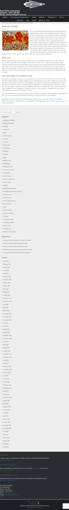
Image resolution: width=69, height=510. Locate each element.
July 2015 (5, 413)
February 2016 (7, 406)
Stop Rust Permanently (8, 460)
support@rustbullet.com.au (12, 494)
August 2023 (6, 286)
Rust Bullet (4, 455)
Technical (17, 101)
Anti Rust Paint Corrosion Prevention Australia (15, 243)
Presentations (7, 173)
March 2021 (6, 329)
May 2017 (5, 391)
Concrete (5, 139)
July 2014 (5, 431)
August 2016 (6, 400)
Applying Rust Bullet (8, 123)
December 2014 (7, 425)
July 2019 (5, 360)
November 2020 (7, 335)
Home (29, 501)
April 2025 (6, 273)
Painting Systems (37, 99)
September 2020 (7, 338)
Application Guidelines (9, 120)
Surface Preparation (8, 213)
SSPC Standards (7, 210)
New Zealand (6, 163)
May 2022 (5, 307)
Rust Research (11, 101)
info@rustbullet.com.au (10, 493)
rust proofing (36, 468)
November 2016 (7, 397)
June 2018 (6, 379)
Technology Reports (8, 219)
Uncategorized (7, 228)
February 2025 (7, 276)
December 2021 (7, 313)
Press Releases (58, 99)
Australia (5, 126)
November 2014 (7, 428)
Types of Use (24, 101)
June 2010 (6, 447)
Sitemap (2, 496)
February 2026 (7, 264)
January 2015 (6, 422)
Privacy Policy (33, 504)
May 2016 (5, 403)
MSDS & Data (7, 160)
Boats (4, 132)
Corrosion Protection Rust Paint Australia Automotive (17, 252)
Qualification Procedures (9, 188)
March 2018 (6, 382)
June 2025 (6, 270)
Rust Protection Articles (9, 201)
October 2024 (6, 283)
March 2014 (6, 437)
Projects (4, 101)
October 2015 (6, 409)
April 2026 (6, 261)
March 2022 (6, 310)
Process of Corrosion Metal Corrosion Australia (15, 246)
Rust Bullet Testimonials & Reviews (12, 191)
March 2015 (6, 419)
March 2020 (6, 348)
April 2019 (6, 363)
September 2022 (7, 301)
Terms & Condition (36, 501)
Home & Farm (18, 99)
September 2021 (7, 320)
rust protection (10, 103)
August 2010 (6, 440)
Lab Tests (5, 154)
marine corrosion (60, 101)
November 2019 (7, 354)
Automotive (11, 99)
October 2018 (6, 372)
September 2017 (7, 388)
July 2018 (5, 375)
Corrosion (5, 142)
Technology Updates (8, 222)
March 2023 (6, 292)
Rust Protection (7, 197)
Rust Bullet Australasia (34, 5)
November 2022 (7, 298)
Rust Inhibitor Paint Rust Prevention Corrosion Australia (17, 249)
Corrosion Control (50, 101)
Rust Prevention (7, 194)
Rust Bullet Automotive (8, 465)
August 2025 (6, 267)
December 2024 (7, 279)
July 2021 (5, 323)
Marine (30, 99)
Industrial (25, 99)
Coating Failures (7, 135)
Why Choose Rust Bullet (9, 232)
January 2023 (6, 295)
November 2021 (7, 317)
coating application (40, 101)
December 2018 (7, 369)
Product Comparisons (9, 179)
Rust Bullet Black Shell (8, 475)
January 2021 (6, 332)
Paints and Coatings (48, 99)
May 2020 (5, 344)
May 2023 (5, 289)
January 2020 (6, 351)
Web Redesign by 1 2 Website (34, 507)
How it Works (6, 148)
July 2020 (5, 341)
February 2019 (7, 366)
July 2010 (5, 444)
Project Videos (7, 182)
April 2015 (6, 416)
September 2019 (7, 357)
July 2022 (5, 304)
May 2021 (5, 326)
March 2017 (6, 394)
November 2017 (7, 385)
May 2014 (5, 434)
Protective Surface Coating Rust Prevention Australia (17, 240)
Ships (4, 207)
